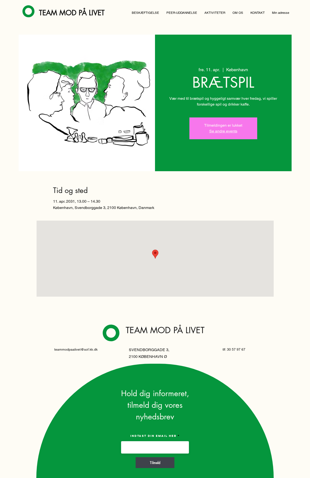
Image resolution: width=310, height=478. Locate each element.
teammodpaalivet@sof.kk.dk (76, 349)
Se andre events (223, 131)
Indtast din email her (153, 436)
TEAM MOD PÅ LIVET (72, 12)
